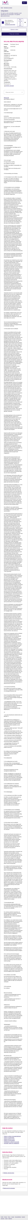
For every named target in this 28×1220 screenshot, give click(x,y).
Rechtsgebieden (8, 60)
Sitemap (5, 1216)
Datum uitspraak (6, 47)
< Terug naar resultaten (14, 34)
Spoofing (23, 1216)
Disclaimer (10, 1218)
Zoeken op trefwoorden (9, 1137)
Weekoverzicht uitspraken (9, 1188)
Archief (6, 1218)
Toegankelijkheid (18, 1216)
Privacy (9, 1216)
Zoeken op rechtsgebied (9, 1140)
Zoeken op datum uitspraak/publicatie (12, 1136)
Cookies (12, 1216)
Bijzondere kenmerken (6, 64)
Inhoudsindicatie (8, 68)
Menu (24, 2)
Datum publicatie (6, 51)
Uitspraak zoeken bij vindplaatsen (11, 1143)
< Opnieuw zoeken (14, 29)
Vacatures (2, 1218)
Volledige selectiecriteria (8, 1172)
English (2, 1216)
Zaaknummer (7, 53)
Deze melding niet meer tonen (20, 22)
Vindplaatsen (7, 82)
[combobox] (14, 92)
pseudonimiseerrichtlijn (10, 24)
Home (2, 7)
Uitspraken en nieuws (8, 7)
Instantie (6, 44)
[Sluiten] (25, 22)
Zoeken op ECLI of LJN (9, 1139)
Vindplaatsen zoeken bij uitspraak (11, 1141)
